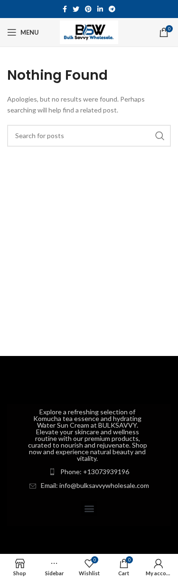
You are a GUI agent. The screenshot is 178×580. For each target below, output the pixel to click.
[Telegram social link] (112, 9)
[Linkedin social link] (100, 9)
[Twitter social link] (76, 9)
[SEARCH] (160, 136)
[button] (89, 508)
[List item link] (89, 472)
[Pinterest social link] (88, 9)
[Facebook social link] (65, 9)
